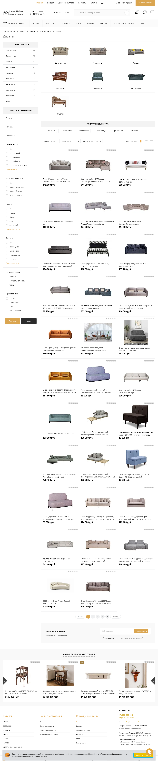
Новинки (43, 722)
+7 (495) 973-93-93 (126, 718)
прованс (13, 259)
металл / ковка (16, 195)
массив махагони (17, 187)
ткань (12, 285)
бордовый (14, 225)
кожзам (13, 277)
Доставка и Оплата (66, 3)
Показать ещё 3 (12, 263)
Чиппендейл (14, 247)
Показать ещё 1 (12, 169)
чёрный (13, 217)
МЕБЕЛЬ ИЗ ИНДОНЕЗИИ (12, 747)
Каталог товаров (16, 23)
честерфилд (10, 84)
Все (11, 149)
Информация (81, 743)
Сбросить (28, 321)
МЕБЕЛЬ (6, 722)
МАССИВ (6, 743)
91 (34, 90)
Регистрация (127, 3)
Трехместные (11, 56)
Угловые (9, 62)
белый (12, 213)
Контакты (82, 3)
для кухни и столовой (18, 165)
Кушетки (9, 101)
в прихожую (10, 90)
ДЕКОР (5, 734)
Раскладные (10, 67)
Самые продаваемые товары (79, 654)
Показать (12, 321)
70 (34, 56)
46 (34, 67)
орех (11, 221)
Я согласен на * (123, 638)
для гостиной (15, 153)
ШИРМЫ (6, 739)
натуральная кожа (17, 281)
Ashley (12, 299)
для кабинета (15, 161)
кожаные (9, 73)
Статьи (94, 3)
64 (34, 50)
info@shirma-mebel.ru (134, 722)
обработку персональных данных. (128, 638)
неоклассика (15, 255)
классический (15, 251)
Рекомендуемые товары (49, 734)
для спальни (15, 157)
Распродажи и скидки (48, 730)
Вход (118, 3)
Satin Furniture (15, 311)
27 (34, 62)
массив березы (16, 191)
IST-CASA (13, 307)
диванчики (10, 79)
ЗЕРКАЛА (6, 730)
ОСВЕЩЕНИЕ (7, 726)
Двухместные (11, 50)
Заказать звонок (145, 3)
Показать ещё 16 (13, 229)
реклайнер (10, 96)
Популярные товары (47, 726)
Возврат (50, 3)
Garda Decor (14, 303)
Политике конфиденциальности (114, 754)
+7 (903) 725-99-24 (126, 715)
